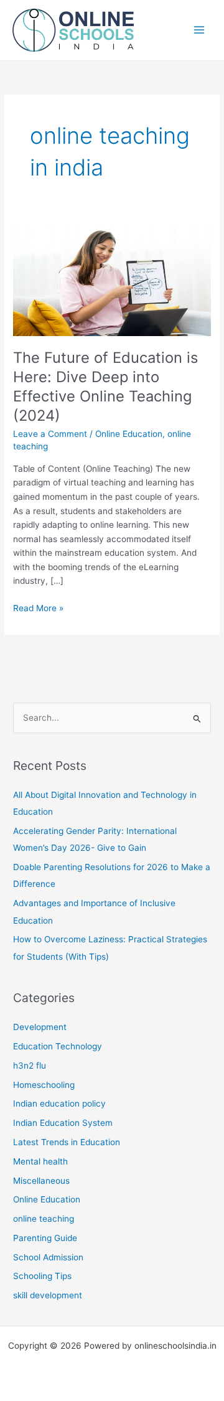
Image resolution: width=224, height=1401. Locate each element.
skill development (47, 1295)
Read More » (38, 609)
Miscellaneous (41, 1181)
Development (40, 1027)
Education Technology (57, 1046)
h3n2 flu (29, 1066)
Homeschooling (44, 1085)
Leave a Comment (50, 434)
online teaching (43, 1219)
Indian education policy (59, 1103)
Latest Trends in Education (66, 1142)
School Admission (48, 1257)
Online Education (128, 434)
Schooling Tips (42, 1276)
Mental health (40, 1161)
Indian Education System (63, 1123)
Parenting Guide (45, 1238)
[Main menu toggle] (199, 30)
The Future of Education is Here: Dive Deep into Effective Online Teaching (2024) (105, 386)
